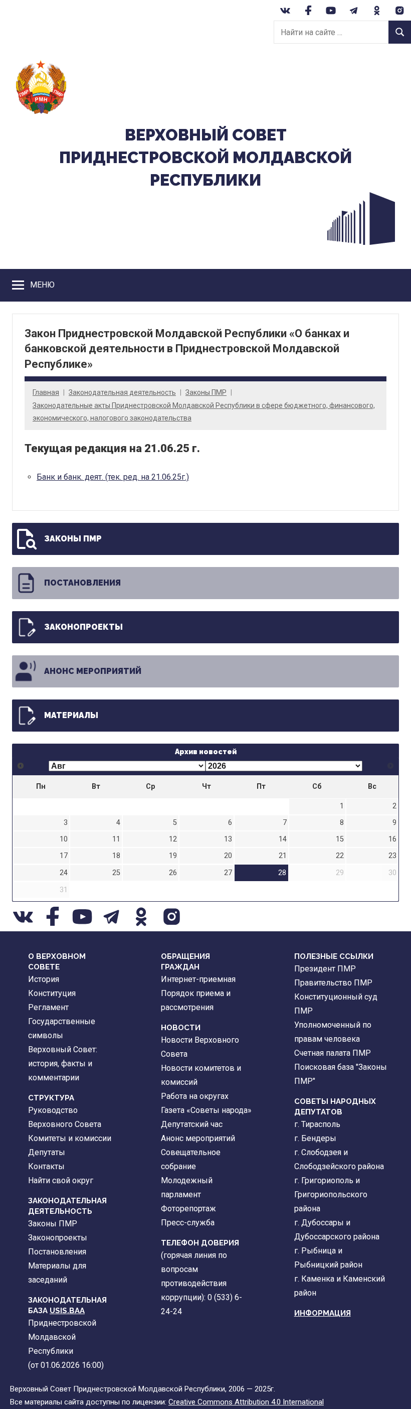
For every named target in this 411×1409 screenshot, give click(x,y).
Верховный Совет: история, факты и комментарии (62, 1063)
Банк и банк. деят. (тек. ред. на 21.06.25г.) (113, 477)
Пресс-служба (188, 1222)
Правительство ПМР (333, 983)
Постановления (82, 583)
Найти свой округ (60, 1180)
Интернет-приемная (198, 979)
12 (173, 839)
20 (228, 856)
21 (283, 856)
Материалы (71, 715)
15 (340, 839)
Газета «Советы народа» (206, 1110)
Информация (322, 1313)
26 (173, 873)
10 (64, 839)
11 (116, 839)
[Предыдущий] (21, 766)
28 (282, 873)
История (43, 979)
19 (173, 856)
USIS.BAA (67, 1310)
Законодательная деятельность (122, 392)
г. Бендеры (315, 1138)
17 (64, 856)
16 (392, 839)
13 (228, 839)
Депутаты (46, 1152)
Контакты (46, 1166)
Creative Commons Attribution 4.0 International (246, 1401)
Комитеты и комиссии (69, 1138)
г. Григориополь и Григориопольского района (330, 1194)
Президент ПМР (325, 968)
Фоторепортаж (188, 1208)
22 (340, 856)
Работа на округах (195, 1096)
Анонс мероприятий (92, 671)
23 (392, 856)
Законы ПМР (206, 392)
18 (116, 856)
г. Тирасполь (317, 1124)
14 (283, 839)
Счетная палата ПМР (332, 1053)
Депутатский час (192, 1124)
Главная (46, 392)
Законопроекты (83, 627)
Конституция (52, 993)
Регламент (48, 1007)
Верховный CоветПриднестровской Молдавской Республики (205, 157)
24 (64, 873)
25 (116, 873)
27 (228, 873)
